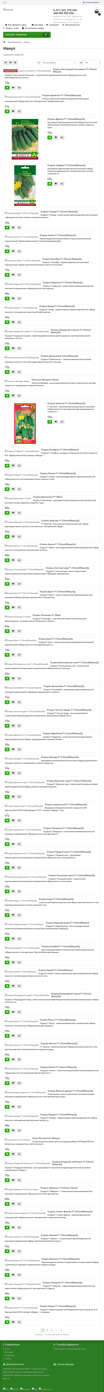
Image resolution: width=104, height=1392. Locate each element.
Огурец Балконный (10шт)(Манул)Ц (59, 356)
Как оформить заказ (17, 24)
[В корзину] (7, 88)
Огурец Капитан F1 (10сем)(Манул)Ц (66, 403)
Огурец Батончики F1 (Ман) (47, 496)
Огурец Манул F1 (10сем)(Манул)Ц (58, 1306)
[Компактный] (15, 62)
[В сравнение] (19, 88)
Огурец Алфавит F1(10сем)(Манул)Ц (66, 165)
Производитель (14, 42)
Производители (72, 24)
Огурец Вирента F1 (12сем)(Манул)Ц (60, 1258)
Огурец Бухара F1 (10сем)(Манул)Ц (58, 1114)
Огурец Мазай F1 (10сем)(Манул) (55, 970)
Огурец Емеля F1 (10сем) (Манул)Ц (58, 1067)
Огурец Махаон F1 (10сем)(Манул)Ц (59, 1235)
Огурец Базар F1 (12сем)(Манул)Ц (57, 306)
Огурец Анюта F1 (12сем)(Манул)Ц (58, 235)
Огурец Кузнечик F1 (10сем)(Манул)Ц (61, 95)
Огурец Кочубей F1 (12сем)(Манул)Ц (61, 946)
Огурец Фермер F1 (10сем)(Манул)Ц (60, 520)
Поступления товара (34, 28)
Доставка (38, 24)
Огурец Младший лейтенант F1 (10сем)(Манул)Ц (73, 1162)
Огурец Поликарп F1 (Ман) (47, 615)
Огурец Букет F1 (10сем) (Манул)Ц (57, 591)
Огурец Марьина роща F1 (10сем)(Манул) (67, 922)
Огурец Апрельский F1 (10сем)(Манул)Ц (66, 804)
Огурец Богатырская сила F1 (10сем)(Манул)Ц (74, 662)
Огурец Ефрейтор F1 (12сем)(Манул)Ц (63, 733)
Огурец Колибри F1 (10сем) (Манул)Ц (62, 259)
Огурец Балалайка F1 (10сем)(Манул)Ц (63, 686)
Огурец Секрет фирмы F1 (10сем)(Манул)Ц (69, 1211)
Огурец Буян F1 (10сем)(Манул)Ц (55, 638)
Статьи (8, 1358)
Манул (27, 42)
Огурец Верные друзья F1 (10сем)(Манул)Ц (70, 1090)
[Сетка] (5, 62)
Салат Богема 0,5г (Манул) (46, 1138)
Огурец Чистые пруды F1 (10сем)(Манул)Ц (69, 709)
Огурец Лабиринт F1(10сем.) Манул (59, 1187)
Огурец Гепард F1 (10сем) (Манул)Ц (59, 211)
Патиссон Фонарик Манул (45, 379)
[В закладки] (13, 88)
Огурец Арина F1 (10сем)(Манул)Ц (57, 544)
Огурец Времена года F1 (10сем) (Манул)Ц (69, 780)
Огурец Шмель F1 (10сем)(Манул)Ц (58, 1043)
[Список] (10, 62)
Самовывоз (54, 24)
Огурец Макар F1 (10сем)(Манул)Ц (58, 473)
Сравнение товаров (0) (13, 54)
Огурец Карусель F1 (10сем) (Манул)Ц (62, 282)
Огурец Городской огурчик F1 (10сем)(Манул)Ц (71, 330)
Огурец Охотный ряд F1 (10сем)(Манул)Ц (67, 567)
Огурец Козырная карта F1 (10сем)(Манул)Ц (71, 875)
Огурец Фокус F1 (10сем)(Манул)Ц (58, 1019)
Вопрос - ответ (12, 28)
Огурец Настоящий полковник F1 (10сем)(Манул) (75, 70)
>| (61, 1330)
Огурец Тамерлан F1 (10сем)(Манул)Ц (62, 1282)
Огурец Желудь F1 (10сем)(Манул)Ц (60, 757)
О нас (7, 1348)
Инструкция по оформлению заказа (71, 1348)
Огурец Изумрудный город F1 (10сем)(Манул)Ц (71, 994)
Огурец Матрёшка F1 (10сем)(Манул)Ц (63, 828)
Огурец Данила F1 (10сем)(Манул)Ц (66, 119)
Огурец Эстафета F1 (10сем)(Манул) (60, 449)
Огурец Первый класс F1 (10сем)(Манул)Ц (69, 851)
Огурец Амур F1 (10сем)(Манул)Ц (56, 899)
